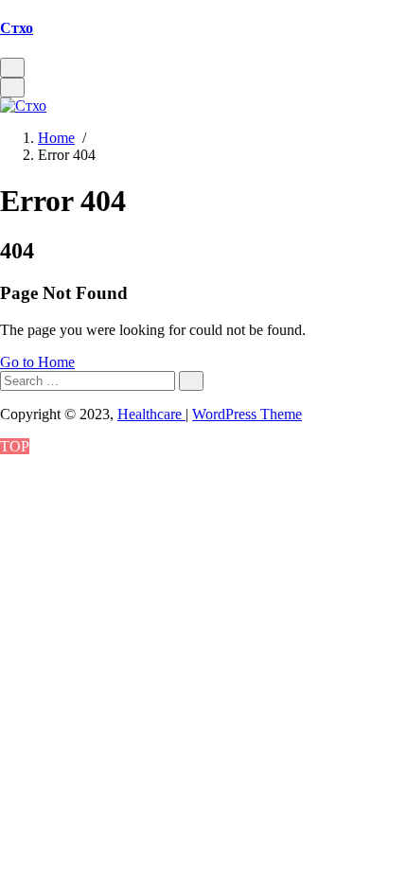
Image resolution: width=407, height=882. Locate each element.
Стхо (16, 28)
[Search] (191, 381)
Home (56, 138)
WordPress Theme (247, 414)
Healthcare (151, 414)
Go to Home (37, 362)
